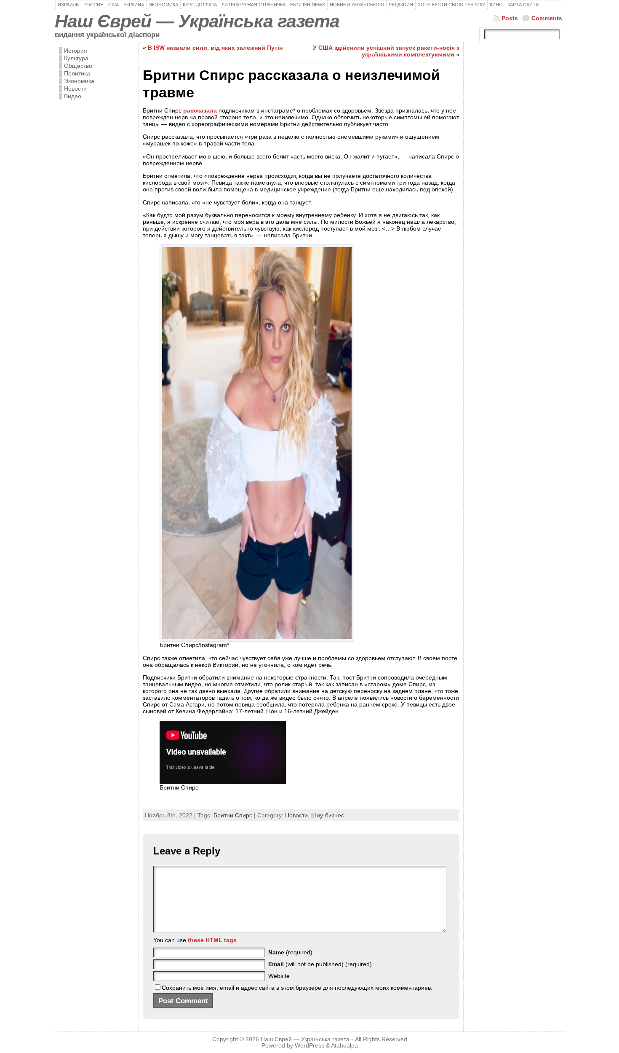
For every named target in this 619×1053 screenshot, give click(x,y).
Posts (510, 18)
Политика (77, 73)
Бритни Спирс (232, 815)
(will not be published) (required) (320, 964)
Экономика (79, 81)
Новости (75, 88)
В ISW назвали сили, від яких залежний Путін (215, 47)
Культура (76, 58)
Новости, (298, 815)
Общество (78, 65)
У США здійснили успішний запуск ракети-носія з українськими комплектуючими (386, 51)
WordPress (309, 1045)
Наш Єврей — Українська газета (197, 21)
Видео (72, 96)
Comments (546, 18)
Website (279, 975)
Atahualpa (344, 1045)
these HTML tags (212, 940)
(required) (290, 952)
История (75, 50)
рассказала (200, 110)
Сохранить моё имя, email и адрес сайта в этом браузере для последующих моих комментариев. (297, 987)
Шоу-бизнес (327, 815)
